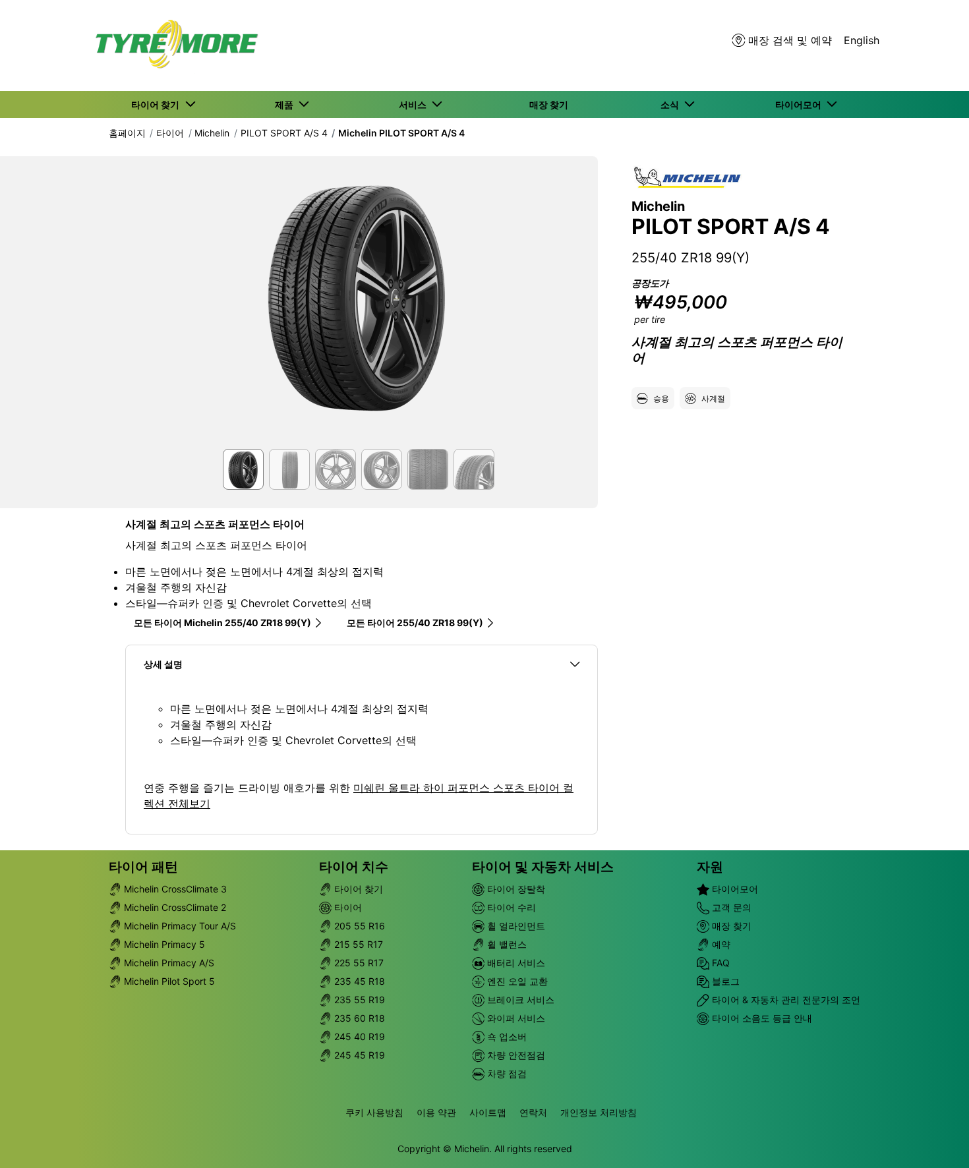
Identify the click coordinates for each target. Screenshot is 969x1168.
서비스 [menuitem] (414, 104)
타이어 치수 (353, 866)
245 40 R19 (358, 1036)
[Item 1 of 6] (361, 306)
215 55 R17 (357, 944)
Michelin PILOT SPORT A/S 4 (401, 132)
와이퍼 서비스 (514, 1018)
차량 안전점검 (514, 1055)
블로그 (724, 981)
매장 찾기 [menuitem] (548, 104)
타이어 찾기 (357, 888)
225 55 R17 (358, 962)
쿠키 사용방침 (374, 1112)
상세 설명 (163, 664)
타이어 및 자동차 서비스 (543, 866)
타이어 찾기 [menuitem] (157, 104)
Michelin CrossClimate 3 (174, 888)
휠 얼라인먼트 (514, 925)
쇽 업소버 (505, 1036)
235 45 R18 (358, 981)
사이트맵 (487, 1112)
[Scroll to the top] (934, 1140)
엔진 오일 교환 (516, 981)
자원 (710, 866)
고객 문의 (730, 907)
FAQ (719, 962)
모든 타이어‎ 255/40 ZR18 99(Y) (415, 622)
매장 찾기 (730, 925)
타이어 (170, 132)
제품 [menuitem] (286, 104)
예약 (719, 944)
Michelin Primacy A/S (167, 962)
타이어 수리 (510, 907)
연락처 (533, 1112)
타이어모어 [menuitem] (800, 104)
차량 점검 (505, 1073)
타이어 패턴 (143, 866)
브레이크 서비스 (519, 999)
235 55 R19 (358, 999)
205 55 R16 (358, 925)
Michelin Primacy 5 (163, 944)
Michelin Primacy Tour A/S (178, 925)
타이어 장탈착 (514, 888)
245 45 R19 (358, 1055)
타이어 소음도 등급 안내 (760, 1018)
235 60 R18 (358, 1018)
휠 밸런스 (505, 944)
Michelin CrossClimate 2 (173, 907)
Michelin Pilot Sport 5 (168, 981)
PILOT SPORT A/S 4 (284, 132)
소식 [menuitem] (672, 104)
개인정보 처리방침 (598, 1112)
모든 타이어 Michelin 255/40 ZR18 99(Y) (222, 622)
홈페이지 (127, 132)
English (861, 40)
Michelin (211, 132)
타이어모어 (733, 888)
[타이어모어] (172, 46)
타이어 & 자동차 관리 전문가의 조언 (784, 999)
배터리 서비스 (514, 962)
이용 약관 (436, 1112)
